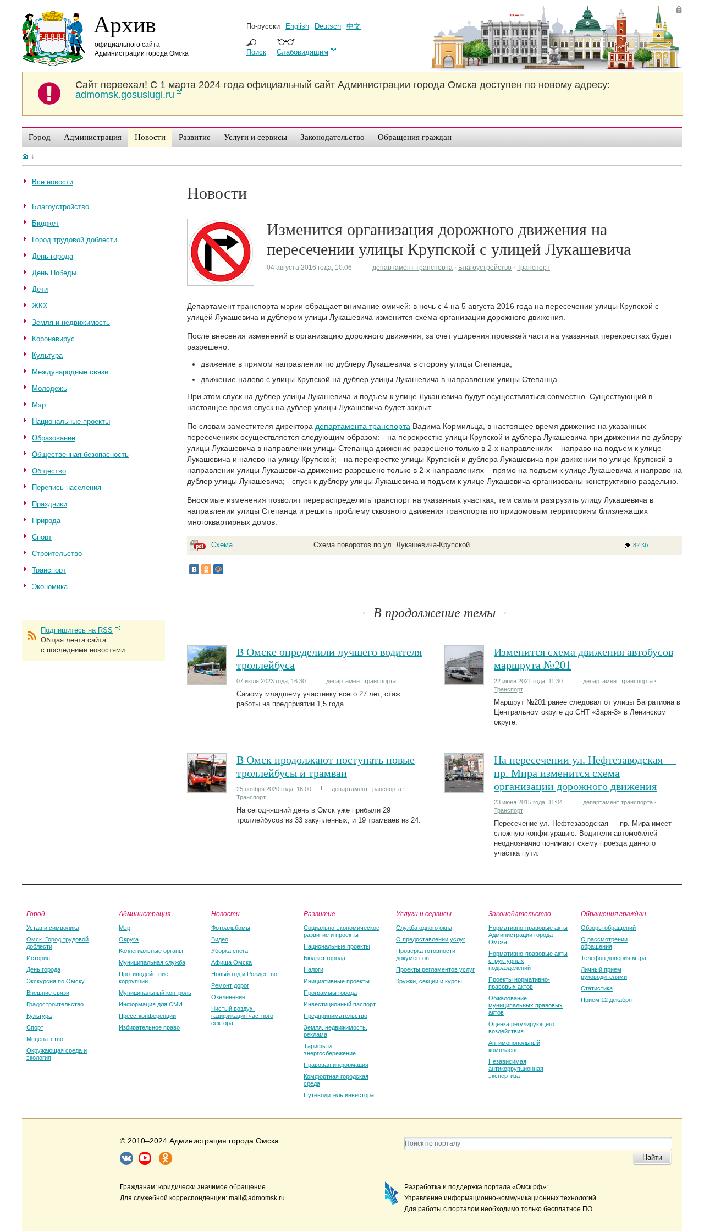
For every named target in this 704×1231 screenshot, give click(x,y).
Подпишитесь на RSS (77, 630)
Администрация (144, 913)
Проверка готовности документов (425, 954)
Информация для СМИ (151, 1004)
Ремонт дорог (230, 985)
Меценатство (44, 1039)
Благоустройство (485, 267)
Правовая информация (336, 1064)
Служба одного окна (424, 927)
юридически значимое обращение (212, 1187)
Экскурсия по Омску (55, 981)
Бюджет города (324, 958)
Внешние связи (47, 992)
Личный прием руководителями (604, 973)
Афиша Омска (231, 962)
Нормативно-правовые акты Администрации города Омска (528, 934)
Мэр (124, 927)
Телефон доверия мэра (613, 958)
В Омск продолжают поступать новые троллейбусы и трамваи (326, 766)
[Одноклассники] (206, 569)
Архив (125, 23)
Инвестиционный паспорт (340, 1004)
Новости (225, 913)
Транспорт (533, 267)
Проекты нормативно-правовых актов (519, 983)
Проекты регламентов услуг (435, 969)
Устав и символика (52, 927)
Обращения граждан (613, 913)
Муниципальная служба (152, 962)
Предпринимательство (335, 1015)
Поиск (256, 52)
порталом (463, 1209)
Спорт (34, 1027)
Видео (219, 939)
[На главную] (25, 156)
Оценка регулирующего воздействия (521, 1027)
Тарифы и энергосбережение (330, 1049)
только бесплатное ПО (556, 1209)
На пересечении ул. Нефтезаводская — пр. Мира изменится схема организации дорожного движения (585, 772)
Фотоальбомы (230, 927)
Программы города (330, 992)
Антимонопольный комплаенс (514, 1046)
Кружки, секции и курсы (429, 981)
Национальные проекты (337, 946)
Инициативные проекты (337, 981)
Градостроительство (55, 1004)
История (38, 958)
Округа (129, 939)
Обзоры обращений (608, 927)
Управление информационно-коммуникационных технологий (500, 1198)
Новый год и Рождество (244, 974)
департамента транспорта (362, 426)
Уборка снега (229, 950)
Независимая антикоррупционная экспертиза (515, 1068)
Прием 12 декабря (606, 999)
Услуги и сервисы (424, 913)
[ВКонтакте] (194, 569)
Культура (39, 1015)
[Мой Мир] (218, 569)
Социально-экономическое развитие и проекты (342, 931)
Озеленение (228, 997)
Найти (652, 1157)
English (297, 26)
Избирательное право (149, 1027)
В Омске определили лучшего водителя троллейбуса (329, 658)
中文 (353, 26)
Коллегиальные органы (151, 950)
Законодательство (519, 913)
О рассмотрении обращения (604, 943)
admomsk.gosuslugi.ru (124, 94)
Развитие (320, 913)
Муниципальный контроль (155, 992)
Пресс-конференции (147, 1015)
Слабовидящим (302, 52)
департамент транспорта (412, 267)
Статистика (597, 988)
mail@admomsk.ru (257, 1198)
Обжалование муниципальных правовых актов (525, 1005)
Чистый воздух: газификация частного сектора (242, 1015)
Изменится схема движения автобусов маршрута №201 (583, 658)
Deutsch (328, 26)
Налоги (313, 969)
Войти (679, 9)
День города (43, 969)
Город (35, 913)
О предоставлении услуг (430, 939)
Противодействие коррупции (143, 977)
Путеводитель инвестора (339, 1095)
